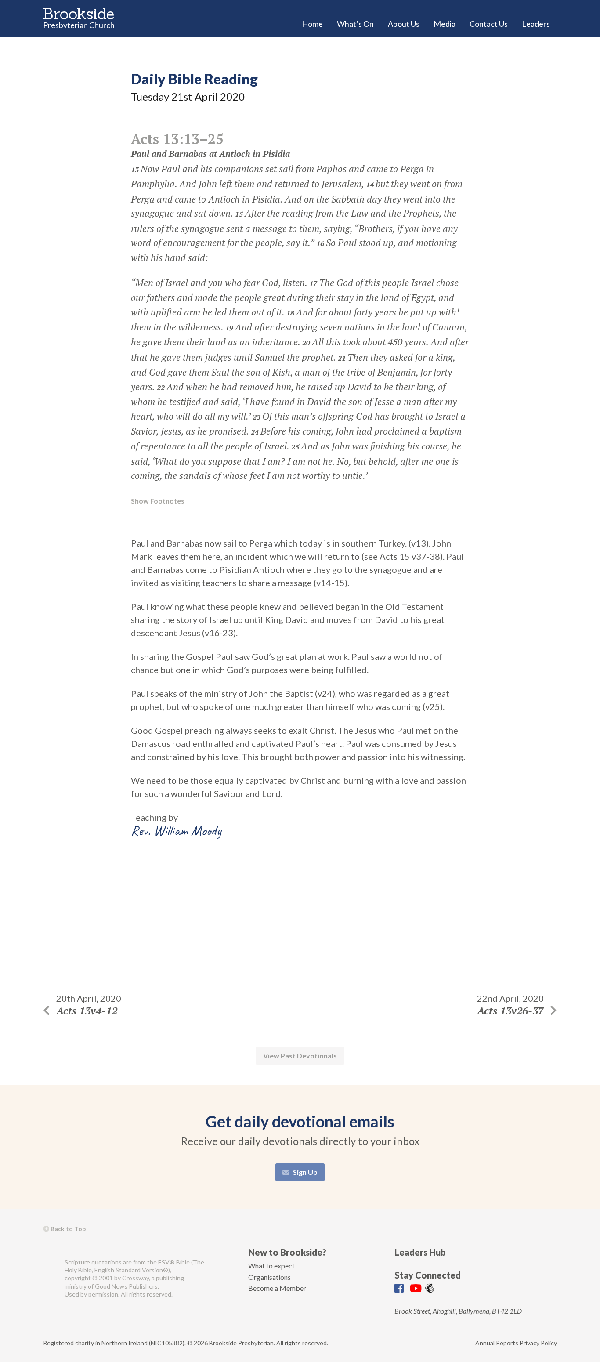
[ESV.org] (50, 1278)
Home (312, 24)
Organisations (269, 1277)
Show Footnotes (157, 500)
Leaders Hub (420, 1252)
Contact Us (489, 24)
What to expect (271, 1265)
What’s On (355, 24)
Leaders (536, 24)
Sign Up (305, 1172)
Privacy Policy (538, 1343)
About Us (403, 24)
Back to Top (67, 1228)
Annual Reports (496, 1343)
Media (444, 24)
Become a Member (277, 1288)
